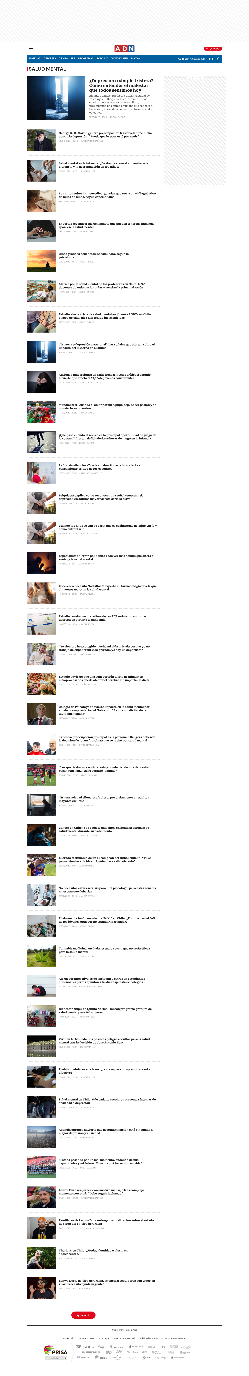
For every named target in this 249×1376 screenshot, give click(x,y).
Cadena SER (150, 1346)
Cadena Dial (143, 1352)
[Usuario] (218, 59)
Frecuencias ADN (86, 1338)
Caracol (186, 1346)
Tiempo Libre (67, 58)
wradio (118, 1352)
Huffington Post (89, 1352)
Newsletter (211, 59)
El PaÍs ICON (131, 1356)
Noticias (34, 58)
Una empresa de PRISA (56, 1350)
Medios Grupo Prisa (56, 1358)
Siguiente (81, 1315)
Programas (85, 58)
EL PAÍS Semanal (156, 1352)
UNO (107, 1352)
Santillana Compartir (134, 1346)
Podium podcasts (116, 1356)
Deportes (50, 58)
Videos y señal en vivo (125, 58)
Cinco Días (131, 1352)
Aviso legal (104, 1338)
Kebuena (184, 1352)
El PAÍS (84, 1346)
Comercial (68, 1338)
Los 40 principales (99, 1346)
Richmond (83, 1356)
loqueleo (160, 1356)
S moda (145, 1356)
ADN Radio (125, 48)
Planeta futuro (170, 1352)
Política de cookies (149, 1338)
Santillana (115, 1346)
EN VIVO (214, 48)
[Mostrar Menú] (31, 48)
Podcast (102, 58)
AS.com (162, 1346)
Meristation (177, 1356)
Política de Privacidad (124, 1338)
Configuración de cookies (174, 1338)
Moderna (100, 1356)
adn (173, 1346)
